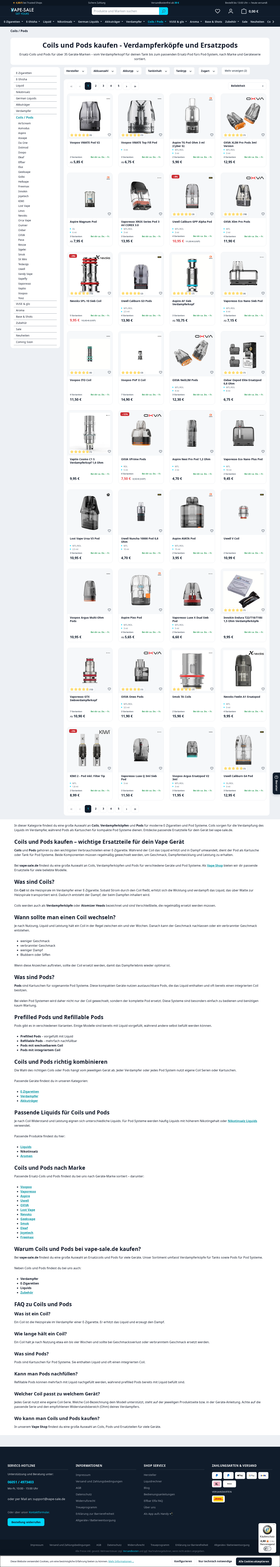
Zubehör (21, 323)
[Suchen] (163, 11)
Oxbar (22, 230)
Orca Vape (24, 220)
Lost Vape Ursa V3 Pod (85, 538)
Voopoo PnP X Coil (133, 380)
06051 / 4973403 (21, 1482)
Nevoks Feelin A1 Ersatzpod (242, 696)
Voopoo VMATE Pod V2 (85, 142)
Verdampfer (23, 111)
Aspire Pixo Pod (131, 617)
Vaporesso (24, 283)
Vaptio (22, 288)
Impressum (83, 1475)
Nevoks (22, 215)
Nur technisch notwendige (215, 1561)
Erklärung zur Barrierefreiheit (95, 1514)
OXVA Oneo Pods (132, 696)
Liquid (20, 85)
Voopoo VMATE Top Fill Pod (139, 142)
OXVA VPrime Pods (133, 459)
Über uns (150, 1507)
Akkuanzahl (101, 71)
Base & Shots (24, 316)
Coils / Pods (24, 117)
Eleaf (21, 157)
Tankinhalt (155, 71)
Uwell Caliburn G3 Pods (136, 301)
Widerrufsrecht (85, 1501)
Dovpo (22, 152)
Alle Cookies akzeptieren (254, 1561)
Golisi (21, 176)
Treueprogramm (86, 1507)
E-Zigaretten (24, 73)
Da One (23, 142)
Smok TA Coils (181, 696)
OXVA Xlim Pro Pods (237, 221)
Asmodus (23, 128)
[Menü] (274, 1525)
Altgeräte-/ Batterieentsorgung (96, 1520)
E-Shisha (21, 79)
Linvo (21, 211)
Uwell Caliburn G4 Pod (238, 776)
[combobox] (125, 11)
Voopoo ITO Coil (80, 380)
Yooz (21, 298)
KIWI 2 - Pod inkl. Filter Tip (87, 776)
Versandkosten (131, 1551)
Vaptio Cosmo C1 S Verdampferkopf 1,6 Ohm (86, 461)
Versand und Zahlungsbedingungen (99, 1481)
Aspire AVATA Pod (184, 538)
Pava (21, 240)
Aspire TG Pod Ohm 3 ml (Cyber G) (188, 144)
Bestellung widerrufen (26, 1522)
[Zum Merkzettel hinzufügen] (110, 135)
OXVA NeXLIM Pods (185, 380)
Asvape (22, 138)
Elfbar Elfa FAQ (153, 1501)
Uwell (21, 269)
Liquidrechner (153, 1481)
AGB (78, 1488)
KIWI (21, 201)
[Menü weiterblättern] (273, 22)
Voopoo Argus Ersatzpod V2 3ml (190, 777)
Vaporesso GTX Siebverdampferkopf (83, 698)
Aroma (20, 310)
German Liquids (26, 98)
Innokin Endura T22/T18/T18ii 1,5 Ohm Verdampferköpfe (243, 619)
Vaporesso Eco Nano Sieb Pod (243, 301)
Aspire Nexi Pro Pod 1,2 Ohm (191, 459)
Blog (147, 1488)
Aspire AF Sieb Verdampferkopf (183, 302)
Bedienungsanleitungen (159, 1494)
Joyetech (23, 196)
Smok (21, 254)
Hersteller (72, 71)
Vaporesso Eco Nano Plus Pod (243, 459)
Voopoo (22, 293)
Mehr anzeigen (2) (236, 70)
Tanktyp (181, 71)
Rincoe (22, 244)
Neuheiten (23, 335)
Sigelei (22, 249)
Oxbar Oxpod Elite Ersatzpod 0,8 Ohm (243, 381)
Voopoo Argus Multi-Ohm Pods (87, 619)
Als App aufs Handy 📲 (158, 1514)
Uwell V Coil (231, 538)
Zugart (205, 71)
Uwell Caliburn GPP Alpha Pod (192, 221)
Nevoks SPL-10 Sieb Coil (85, 301)
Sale (18, 329)
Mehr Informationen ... (121, 1561)
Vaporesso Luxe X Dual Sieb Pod (190, 619)
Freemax (23, 186)
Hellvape (23, 181)
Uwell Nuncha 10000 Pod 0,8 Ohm (139, 540)
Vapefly (22, 278)
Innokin (22, 191)
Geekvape (24, 172)
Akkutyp (128, 71)
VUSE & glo (23, 304)
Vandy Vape (25, 274)
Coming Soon (24, 342)
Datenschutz (84, 1494)
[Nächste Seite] (126, 86)
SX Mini (22, 259)
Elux (20, 167)
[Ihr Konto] (231, 11)
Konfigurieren (183, 1561)
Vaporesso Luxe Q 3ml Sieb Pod (139, 777)
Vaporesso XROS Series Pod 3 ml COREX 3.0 (140, 223)
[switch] (267, 1548)
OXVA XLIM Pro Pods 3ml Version (240, 144)
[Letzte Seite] (135, 86)
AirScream (24, 123)
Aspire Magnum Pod (83, 221)
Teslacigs (23, 264)
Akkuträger (23, 104)
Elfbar (21, 162)
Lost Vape (24, 206)
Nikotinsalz (23, 92)
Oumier (23, 225)
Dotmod (23, 147)
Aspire (22, 133)
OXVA (21, 235)
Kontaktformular (39, 1512)
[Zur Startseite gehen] (29, 11)
